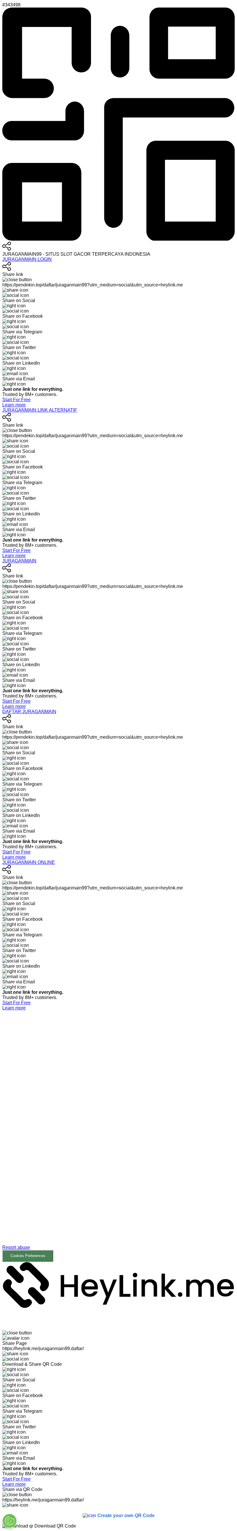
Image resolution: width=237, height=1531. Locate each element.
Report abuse (16, 1247)
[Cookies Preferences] (9, 1521)
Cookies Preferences (27, 1256)
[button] (118, 1136)
